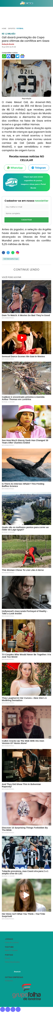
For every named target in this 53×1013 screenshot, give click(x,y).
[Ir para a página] (26, 3)
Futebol (20, 28)
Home (4, 28)
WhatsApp (17, 167)
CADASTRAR (26, 220)
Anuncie (17, 972)
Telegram (40, 167)
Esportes (11, 28)
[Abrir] (1, 4)
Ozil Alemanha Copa (10, 259)
